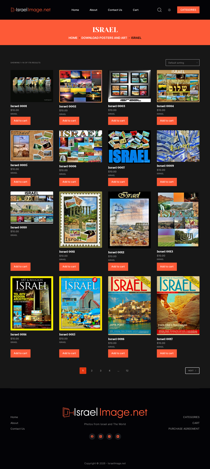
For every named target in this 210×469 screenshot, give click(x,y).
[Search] (159, 10)
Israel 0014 (18, 334)
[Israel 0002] (80, 86)
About (93, 9)
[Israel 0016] (129, 305)
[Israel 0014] (31, 303)
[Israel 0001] (31, 86)
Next (191, 370)
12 (127, 370)
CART (196, 423)
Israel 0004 (165, 106)
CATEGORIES (188, 9)
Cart (135, 9)
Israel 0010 (18, 227)
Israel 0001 (18, 106)
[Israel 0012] (129, 219)
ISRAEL (13, 114)
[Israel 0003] (129, 86)
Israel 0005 (18, 165)
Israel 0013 (165, 251)
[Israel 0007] (129, 147)
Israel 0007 (116, 167)
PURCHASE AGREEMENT (184, 428)
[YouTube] (118, 436)
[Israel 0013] (178, 219)
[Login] (169, 10)
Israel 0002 (67, 106)
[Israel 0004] (178, 86)
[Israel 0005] (31, 145)
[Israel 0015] (80, 303)
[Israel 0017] (178, 305)
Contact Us (115, 9)
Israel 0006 (67, 166)
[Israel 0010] (31, 207)
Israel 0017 (165, 339)
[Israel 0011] (80, 219)
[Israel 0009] (178, 146)
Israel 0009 (165, 165)
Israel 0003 (116, 106)
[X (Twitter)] (101, 436)
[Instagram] (109, 436)
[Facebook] (92, 436)
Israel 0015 (67, 334)
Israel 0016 (116, 339)
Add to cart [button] (20, 120)
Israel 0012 (116, 252)
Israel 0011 (67, 251)
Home (75, 9)
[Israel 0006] (80, 146)
